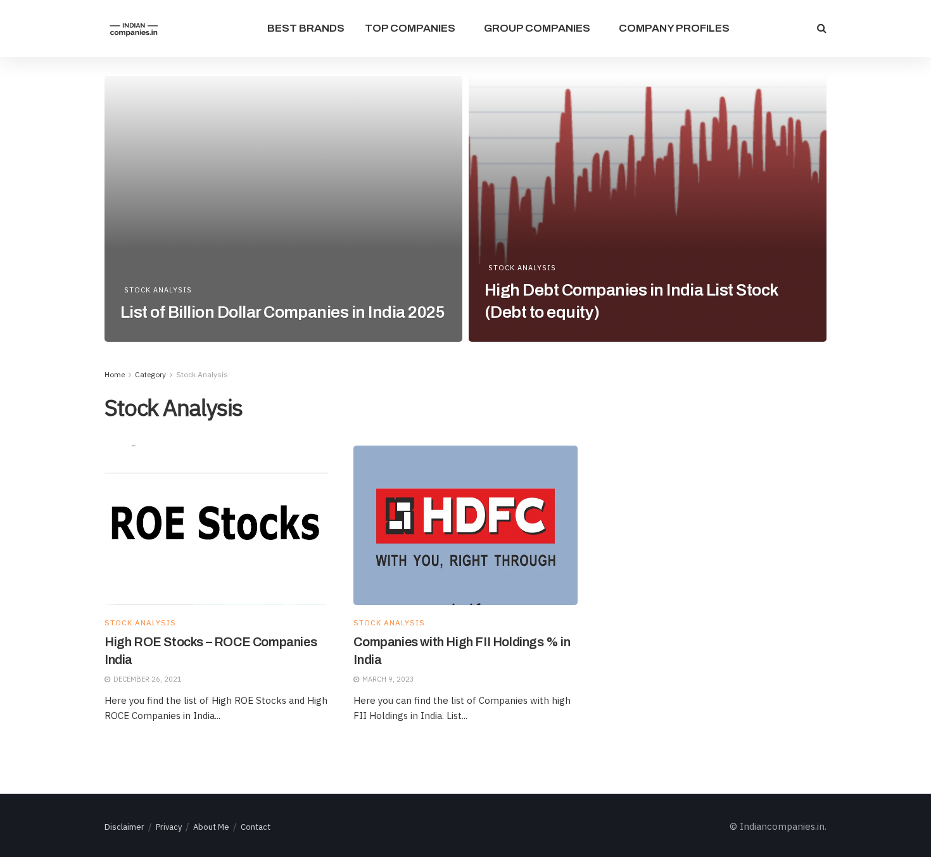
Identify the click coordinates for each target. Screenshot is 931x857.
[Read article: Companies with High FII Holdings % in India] (465, 526)
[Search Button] (821, 28)
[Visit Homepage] (133, 29)
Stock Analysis (158, 289)
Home (114, 374)
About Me (211, 827)
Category (150, 374)
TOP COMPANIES (410, 28)
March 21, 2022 (519, 337)
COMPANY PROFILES (674, 28)
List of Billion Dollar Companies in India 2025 (282, 312)
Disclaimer (124, 827)
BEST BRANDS (306, 28)
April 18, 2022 (153, 337)
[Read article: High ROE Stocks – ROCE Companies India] (216, 526)
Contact (255, 827)
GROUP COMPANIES (537, 28)
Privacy (169, 827)
